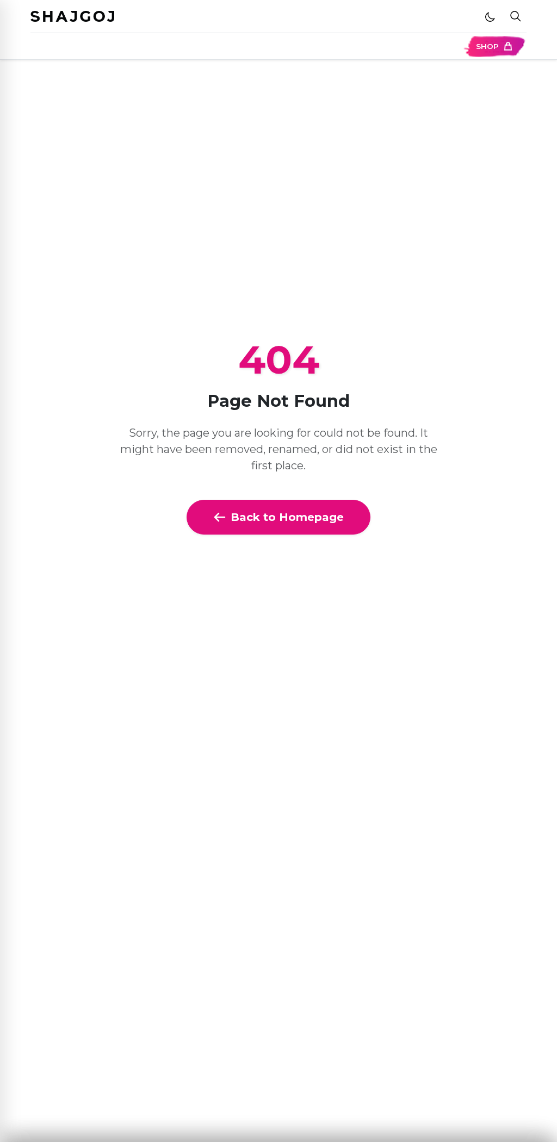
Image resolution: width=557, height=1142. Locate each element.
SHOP (487, 46)
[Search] (516, 16)
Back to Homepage (287, 517)
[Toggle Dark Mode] (490, 16)
